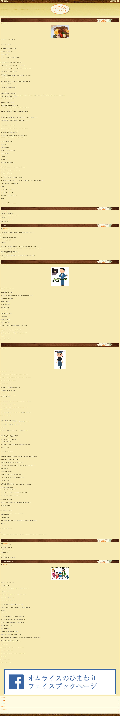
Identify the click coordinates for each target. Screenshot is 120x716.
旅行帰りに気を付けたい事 (8, 561)
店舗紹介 (3, 706)
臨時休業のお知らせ (7, 540)
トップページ (3, 697)
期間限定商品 (3, 709)
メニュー (3, 700)
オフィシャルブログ (5, 712)
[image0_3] (60, 285)
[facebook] (60, 694)
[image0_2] (60, 368)
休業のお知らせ (6, 208)
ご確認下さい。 (6, 225)
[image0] (60, 579)
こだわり (3, 703)
